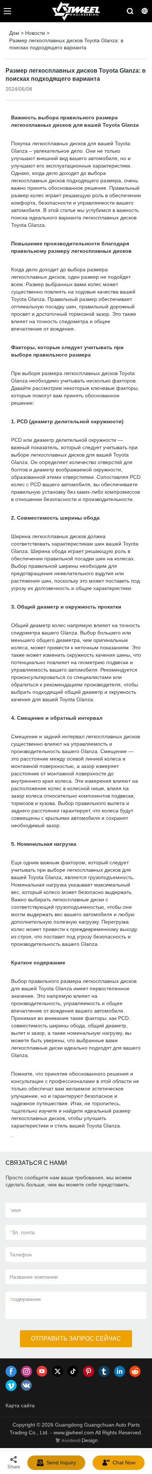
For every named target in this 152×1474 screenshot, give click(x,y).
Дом (14, 33)
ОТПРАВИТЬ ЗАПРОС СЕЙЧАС (76, 1338)
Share (13, 1467)
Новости (35, 33)
